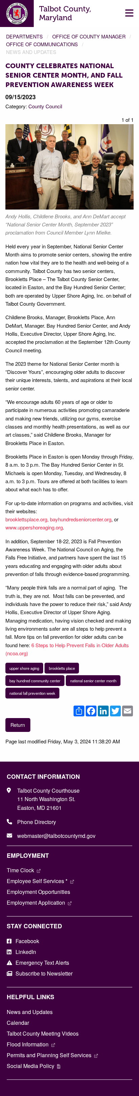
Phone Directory (36, 822)
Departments (24, 36)
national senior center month (93, 680)
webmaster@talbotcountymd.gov (56, 836)
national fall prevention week (32, 693)
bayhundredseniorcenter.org (80, 519)
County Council (45, 106)
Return (17, 724)
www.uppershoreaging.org (34, 527)
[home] (17, 13)
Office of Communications (42, 44)
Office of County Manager (89, 36)
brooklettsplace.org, (27, 519)
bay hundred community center (34, 680)
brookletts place (62, 668)
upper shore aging (24, 668)
